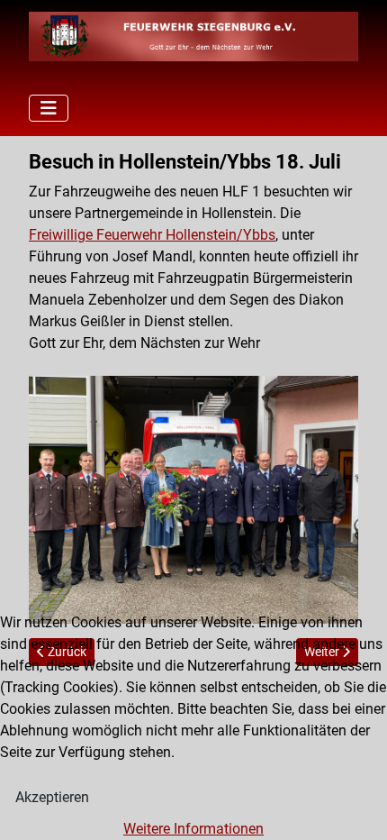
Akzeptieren (52, 797)
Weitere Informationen (193, 828)
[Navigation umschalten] (48, 108)
